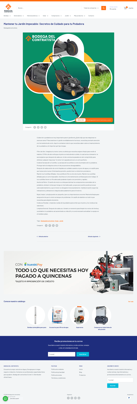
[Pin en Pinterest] (38, 127)
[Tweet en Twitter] (41, 127)
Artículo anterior (43, 236)
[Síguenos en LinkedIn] (79, 398)
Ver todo (131, 301)
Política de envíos (56, 375)
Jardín (67, 16)
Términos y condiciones (58, 378)
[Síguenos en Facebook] (68, 398)
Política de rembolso (57, 369)
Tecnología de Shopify (9, 397)
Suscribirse (82, 354)
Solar (44, 16)
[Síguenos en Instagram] (75, 398)
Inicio (81, 369)
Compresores (55, 16)
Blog (80, 372)
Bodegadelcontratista (10, 28)
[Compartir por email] (45, 127)
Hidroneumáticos (32, 16)
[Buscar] (103, 8)
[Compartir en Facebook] (34, 127)
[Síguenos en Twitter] (72, 398)
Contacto (91, 16)
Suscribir (113, 385)
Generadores (18, 16)
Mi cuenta (113, 9)
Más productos (78, 16)
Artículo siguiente (93, 236)
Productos (82, 375)
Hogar (57, 221)
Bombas (6, 16)
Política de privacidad (57, 372)
